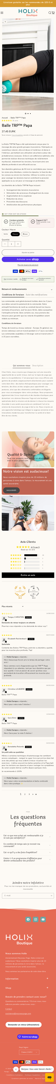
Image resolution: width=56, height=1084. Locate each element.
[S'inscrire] (51, 895)
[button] (2, 12)
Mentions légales (41, 1078)
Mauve (15, 234)
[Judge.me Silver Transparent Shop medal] (33, 591)
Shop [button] (8, 988)
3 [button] (29, 794)
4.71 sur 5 (35, 547)
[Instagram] (35, 919)
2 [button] (25, 794)
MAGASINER (11, 490)
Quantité (6, 239)
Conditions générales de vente (22, 1078)
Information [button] (12, 978)
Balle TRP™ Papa (18, 117)
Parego (6, 1071)
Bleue (25, 234)
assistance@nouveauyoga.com (18, 1013)
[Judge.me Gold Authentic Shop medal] (20, 591)
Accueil (5, 117)
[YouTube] (43, 919)
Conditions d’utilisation (15, 1075)
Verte (6, 233)
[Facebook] (28, 919)
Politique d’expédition (32, 1075)
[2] (30, 113)
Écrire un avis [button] (28, 575)
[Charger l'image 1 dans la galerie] (25, 113)
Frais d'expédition (17, 135)
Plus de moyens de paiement (28, 265)
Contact (8, 1009)
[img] (7, 613)
